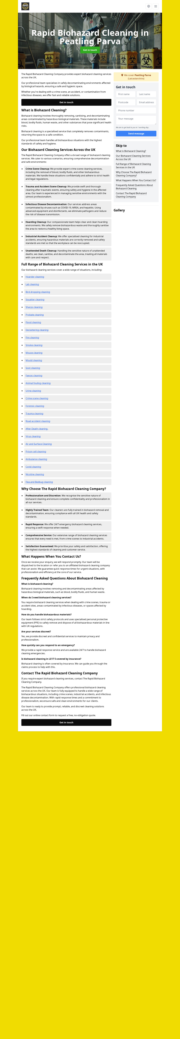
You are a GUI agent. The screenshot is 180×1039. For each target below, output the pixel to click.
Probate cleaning (35, 314)
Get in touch (90, 50)
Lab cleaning (32, 284)
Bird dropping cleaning (38, 291)
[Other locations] (149, 6)
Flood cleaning (33, 322)
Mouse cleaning (34, 352)
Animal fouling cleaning (38, 383)
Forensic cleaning (35, 405)
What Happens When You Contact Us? (136, 180)
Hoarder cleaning (35, 276)
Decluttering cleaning (37, 329)
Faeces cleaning (34, 375)
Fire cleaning (32, 337)
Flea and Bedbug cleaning (39, 481)
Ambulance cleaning (36, 459)
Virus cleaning (33, 436)
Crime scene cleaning (37, 398)
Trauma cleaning (34, 413)
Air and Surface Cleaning (39, 443)
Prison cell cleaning (36, 451)
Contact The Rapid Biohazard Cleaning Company (131, 195)
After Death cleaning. (37, 428)
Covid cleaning (33, 466)
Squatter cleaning (35, 299)
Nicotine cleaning (35, 474)
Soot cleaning (33, 367)
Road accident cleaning (38, 421)
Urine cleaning (33, 390)
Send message (136, 133)
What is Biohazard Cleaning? (131, 151)
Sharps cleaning (34, 307)
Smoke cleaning (34, 345)
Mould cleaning (34, 360)
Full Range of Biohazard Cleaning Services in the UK (133, 165)
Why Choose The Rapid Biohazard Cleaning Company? (134, 174)
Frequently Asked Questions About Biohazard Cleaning (134, 187)
